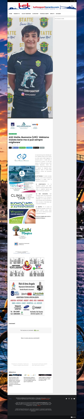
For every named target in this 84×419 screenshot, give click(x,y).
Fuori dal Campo (44, 13)
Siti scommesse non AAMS (59, 18)
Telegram (30, 147)
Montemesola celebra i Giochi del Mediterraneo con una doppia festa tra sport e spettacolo (30, 379)
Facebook (16, 147)
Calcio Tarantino (26, 13)
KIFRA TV (52, 13)
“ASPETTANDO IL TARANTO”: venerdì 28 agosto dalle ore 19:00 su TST (45, 379)
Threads (36, 147)
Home (10, 13)
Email (42, 147)
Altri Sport (35, 13)
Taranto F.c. (17, 13)
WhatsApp (23, 147)
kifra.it (38, 405)
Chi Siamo (58, 13)
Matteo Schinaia (45, 399)
